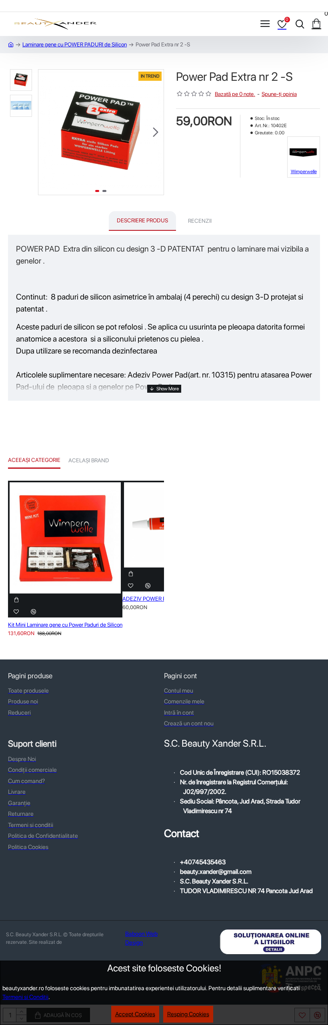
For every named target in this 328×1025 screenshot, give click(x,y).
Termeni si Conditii (25, 997)
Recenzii (200, 221)
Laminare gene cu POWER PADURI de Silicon (74, 44)
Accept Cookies (135, 1014)
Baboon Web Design (141, 938)
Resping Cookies (188, 1014)
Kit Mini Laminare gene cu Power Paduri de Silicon (65, 624)
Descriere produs (142, 220)
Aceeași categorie (34, 460)
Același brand (88, 460)
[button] (46, 132)
